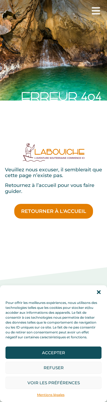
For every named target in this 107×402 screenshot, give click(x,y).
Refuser (54, 367)
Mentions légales (50, 395)
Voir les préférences (53, 382)
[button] (99, 292)
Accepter (53, 352)
